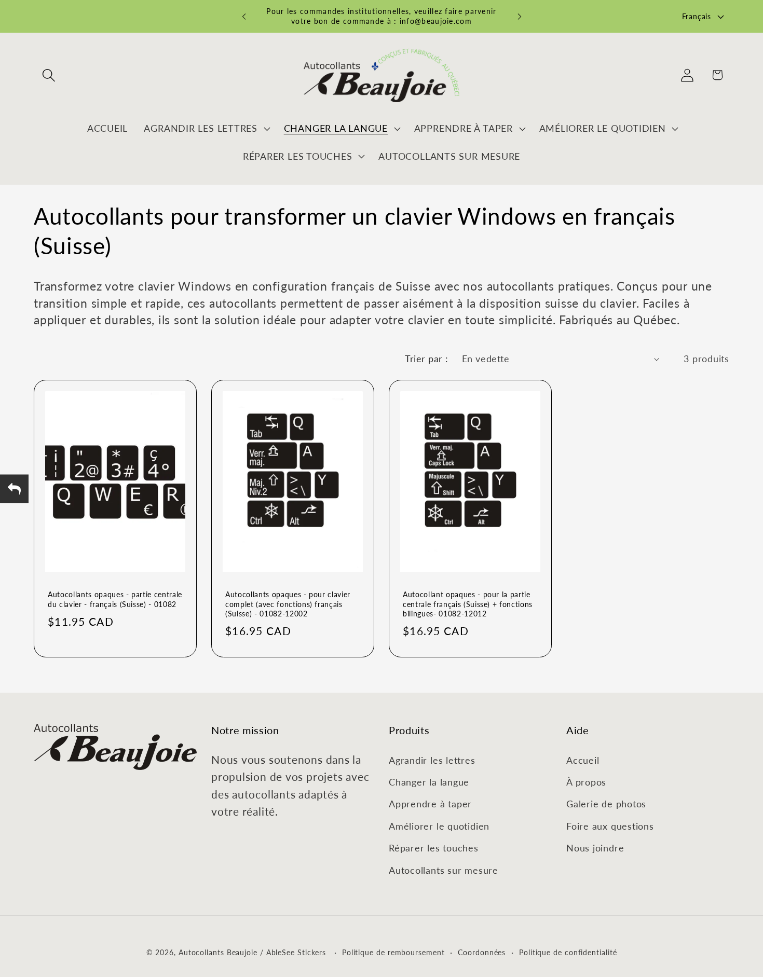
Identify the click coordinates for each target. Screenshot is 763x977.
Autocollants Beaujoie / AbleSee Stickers (252, 951)
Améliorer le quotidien (439, 826)
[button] (48, 75)
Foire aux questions (610, 826)
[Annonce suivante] (519, 16)
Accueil (582, 760)
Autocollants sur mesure (443, 870)
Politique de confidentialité (568, 951)
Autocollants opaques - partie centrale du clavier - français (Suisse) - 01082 (115, 599)
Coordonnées (482, 951)
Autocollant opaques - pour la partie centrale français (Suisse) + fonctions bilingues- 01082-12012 (468, 604)
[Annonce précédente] (244, 16)
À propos (586, 782)
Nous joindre (595, 848)
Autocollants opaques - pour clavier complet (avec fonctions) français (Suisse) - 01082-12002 (287, 604)
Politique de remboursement (393, 951)
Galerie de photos (606, 803)
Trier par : (426, 358)
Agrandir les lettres (432, 760)
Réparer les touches (434, 848)
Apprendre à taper (430, 803)
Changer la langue (429, 782)
